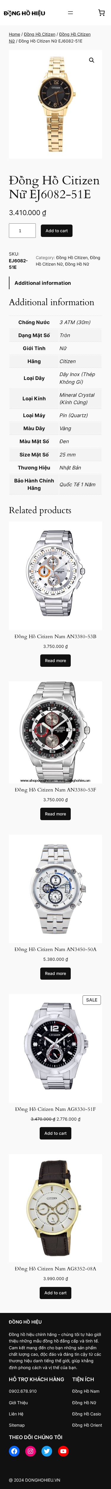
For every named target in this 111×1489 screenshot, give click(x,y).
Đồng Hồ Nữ (77, 263)
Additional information (43, 283)
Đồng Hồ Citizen (39, 34)
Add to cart (57, 230)
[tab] (55, 283)
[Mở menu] (70, 12)
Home (14, 34)
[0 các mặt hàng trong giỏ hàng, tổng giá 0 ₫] (101, 12)
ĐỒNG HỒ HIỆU (25, 1322)
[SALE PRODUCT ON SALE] (55, 1048)
